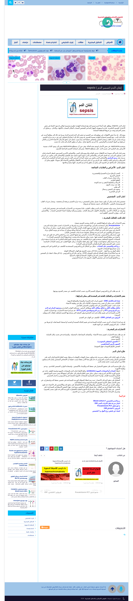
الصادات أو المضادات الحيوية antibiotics (101, 371)
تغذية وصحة (30, 528)
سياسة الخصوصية (109, 3)
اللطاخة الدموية (29, 525)
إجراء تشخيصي (67, 42)
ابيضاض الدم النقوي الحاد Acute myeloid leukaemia (18, 452)
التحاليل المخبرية (94, 42)
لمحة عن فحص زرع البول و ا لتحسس (106, 411)
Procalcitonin (114, 225)
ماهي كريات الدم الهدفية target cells (27, 71)
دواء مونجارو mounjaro (20, 501)
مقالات (80, 42)
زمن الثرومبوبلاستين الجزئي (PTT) (89, 310)
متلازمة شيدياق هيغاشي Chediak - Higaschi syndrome (106, 73)
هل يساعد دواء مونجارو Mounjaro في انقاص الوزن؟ (22, 345)
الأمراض (109, 42)
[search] (10, 2)
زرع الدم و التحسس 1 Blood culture (106, 401)
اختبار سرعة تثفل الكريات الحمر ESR (107, 403)
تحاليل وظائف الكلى (113, 308)
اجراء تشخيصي (29, 518)
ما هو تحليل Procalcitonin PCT (108, 406)
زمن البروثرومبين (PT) (112, 310)
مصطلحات (37, 42)
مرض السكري (113, 158)
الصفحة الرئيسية (106, 94)
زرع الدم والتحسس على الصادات (108, 246)
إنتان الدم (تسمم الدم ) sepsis (18, 440)
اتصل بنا (98, 3)
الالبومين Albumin (21, 395)
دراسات (25, 42)
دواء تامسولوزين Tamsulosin (62, 51)
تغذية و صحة (51, 42)
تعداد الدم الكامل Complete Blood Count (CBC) (19, 490)
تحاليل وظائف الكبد (98, 308)
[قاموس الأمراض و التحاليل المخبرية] (110, 29)
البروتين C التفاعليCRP (112, 408)
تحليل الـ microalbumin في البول (17, 406)
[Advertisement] (45, 21)
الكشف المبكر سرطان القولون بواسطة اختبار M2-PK (19, 477)
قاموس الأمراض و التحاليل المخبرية (95, 599)
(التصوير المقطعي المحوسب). (107, 341)
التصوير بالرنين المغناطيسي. (110, 344)
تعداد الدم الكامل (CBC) (112, 301)
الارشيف (89, 3)
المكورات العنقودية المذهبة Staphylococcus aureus (19, 418)
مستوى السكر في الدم (53, 308)
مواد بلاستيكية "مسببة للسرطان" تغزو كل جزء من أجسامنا (98, 51)
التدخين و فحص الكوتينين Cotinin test (20, 465)
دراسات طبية (30, 532)
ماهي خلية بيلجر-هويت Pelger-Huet (66, 71)
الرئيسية (121, 3)
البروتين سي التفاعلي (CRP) (110, 317)
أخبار (15, 42)
